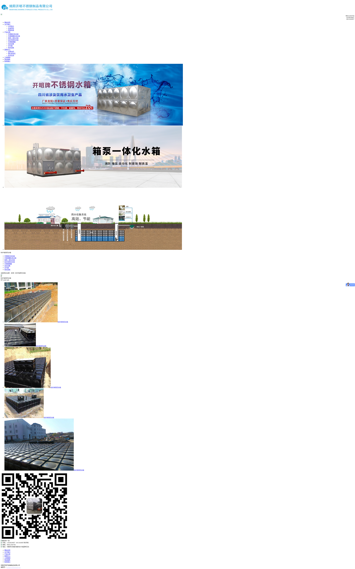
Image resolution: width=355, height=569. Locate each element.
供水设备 (11, 44)
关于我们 (7, 24)
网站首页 (7, 22)
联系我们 (7, 61)
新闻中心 (7, 49)
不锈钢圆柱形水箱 (14, 36)
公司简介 (11, 26)
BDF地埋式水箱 (13, 40)
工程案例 (7, 57)
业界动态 (11, 51)
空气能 (10, 45)
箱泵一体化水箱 (13, 38)
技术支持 (11, 55)
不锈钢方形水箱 (13, 34)
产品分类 (7, 32)
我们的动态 (12, 53)
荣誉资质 (11, 30)
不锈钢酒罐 (12, 42)
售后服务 (7, 59)
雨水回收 (11, 47)
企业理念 (11, 28)
